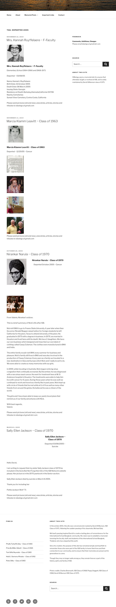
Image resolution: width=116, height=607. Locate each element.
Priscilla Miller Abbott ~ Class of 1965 (19, 548)
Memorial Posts (30, 15)
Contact (61, 15)
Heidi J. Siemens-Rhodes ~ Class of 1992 (20, 556)
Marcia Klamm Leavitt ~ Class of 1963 (32, 121)
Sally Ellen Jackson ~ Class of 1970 (30, 430)
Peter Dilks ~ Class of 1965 (15, 561)
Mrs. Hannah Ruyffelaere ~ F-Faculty (31, 40)
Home (9, 15)
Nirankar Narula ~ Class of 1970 (28, 254)
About (18, 15)
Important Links (48, 15)
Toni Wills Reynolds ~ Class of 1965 (18, 552)
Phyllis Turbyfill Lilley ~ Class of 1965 (19, 544)
